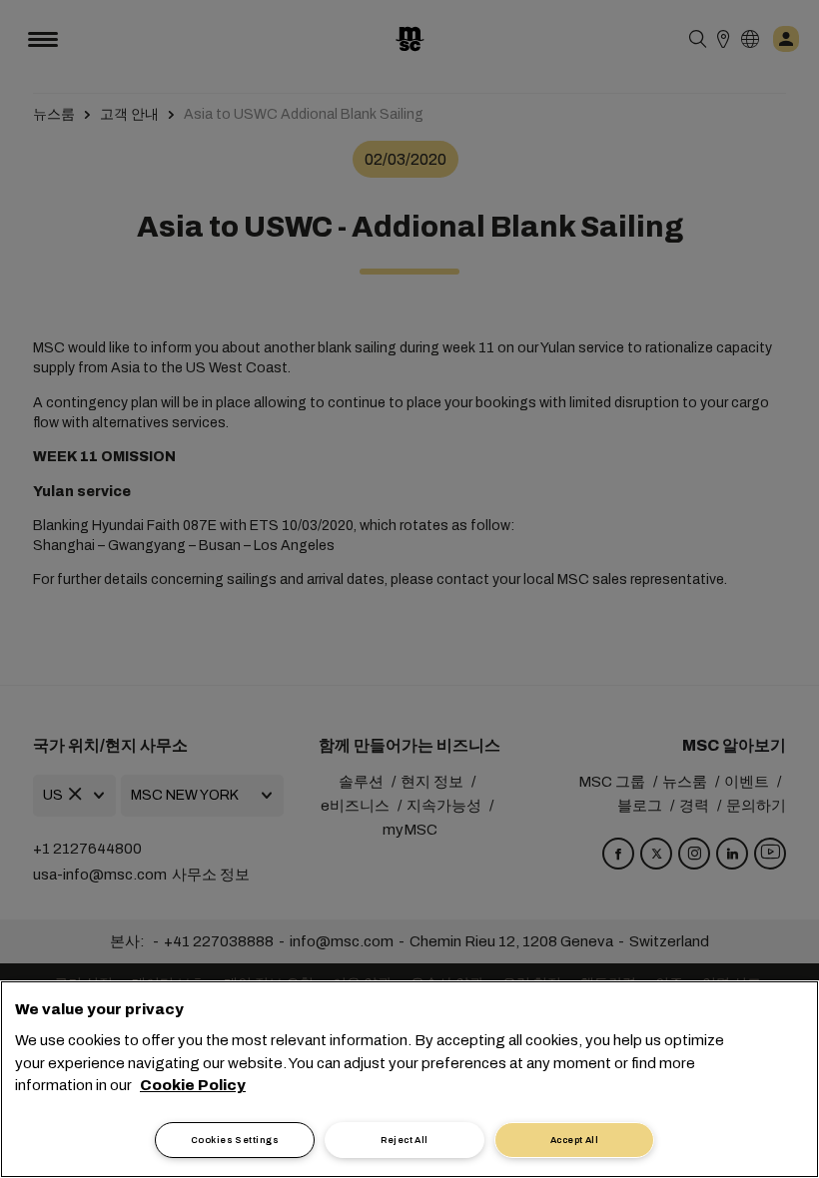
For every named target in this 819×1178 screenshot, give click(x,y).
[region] (409, 1079)
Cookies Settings (235, 1140)
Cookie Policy (193, 1085)
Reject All (404, 1140)
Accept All (574, 1140)
